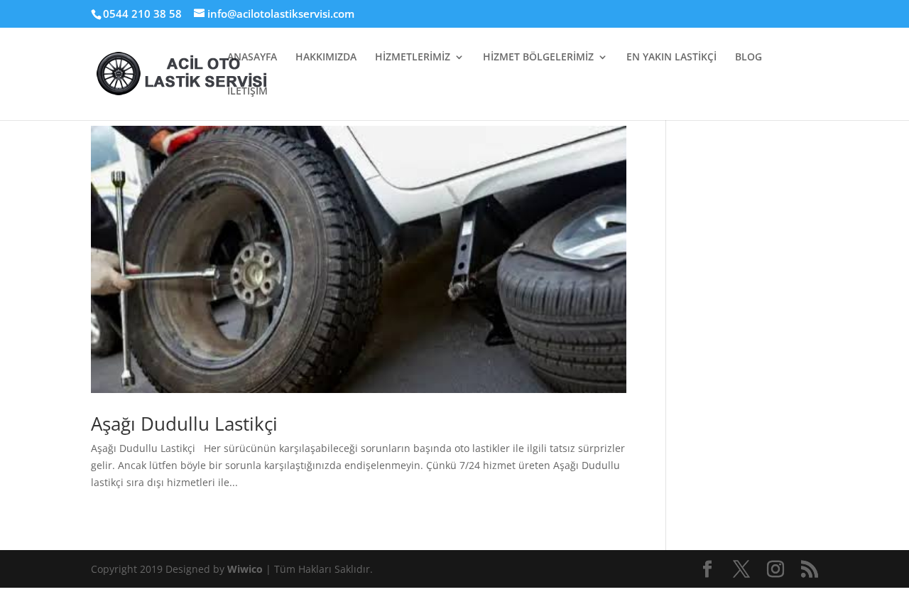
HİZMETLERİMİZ (412, 57)
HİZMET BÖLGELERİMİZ (538, 57)
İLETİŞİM (247, 91)
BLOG (748, 57)
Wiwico (246, 569)
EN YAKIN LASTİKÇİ (671, 57)
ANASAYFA (252, 57)
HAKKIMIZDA (325, 57)
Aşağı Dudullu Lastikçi (184, 423)
